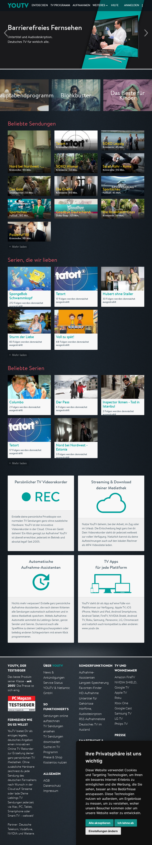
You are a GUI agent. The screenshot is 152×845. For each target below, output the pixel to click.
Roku (118, 698)
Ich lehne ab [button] (126, 823)
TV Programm (60, 5)
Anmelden (131, 5)
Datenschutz (52, 786)
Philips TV (121, 724)
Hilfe (115, 5)
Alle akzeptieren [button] (99, 823)
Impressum (50, 791)
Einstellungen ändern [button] (103, 831)
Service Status (53, 683)
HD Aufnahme (89, 693)
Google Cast (123, 708)
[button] (142, 5)
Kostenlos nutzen (55, 762)
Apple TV (121, 693)
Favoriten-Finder (90, 688)
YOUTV (18, 5)
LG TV (119, 718)
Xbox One (121, 703)
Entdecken (40, 5)
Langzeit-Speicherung (94, 683)
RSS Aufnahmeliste (92, 719)
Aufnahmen (81, 5)
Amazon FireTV (125, 677)
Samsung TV (123, 713)
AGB (46, 780)
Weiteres (99, 5)
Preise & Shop (52, 757)
